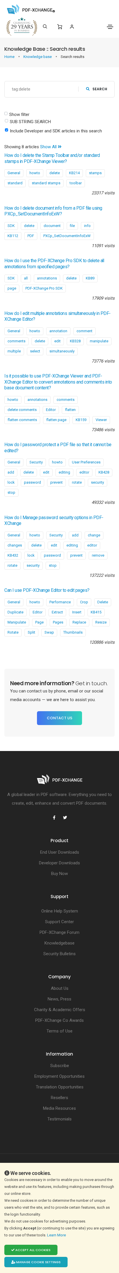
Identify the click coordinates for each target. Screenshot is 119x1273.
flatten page (56, 420)
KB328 (75, 341)
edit (57, 341)
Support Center (59, 921)
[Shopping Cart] (59, 27)
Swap (49, 632)
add (11, 472)
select (35, 351)
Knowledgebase (59, 943)
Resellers (59, 1097)
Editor (51, 410)
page (12, 288)
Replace (79, 622)
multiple (14, 351)
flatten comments (22, 420)
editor (84, 472)
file (72, 226)
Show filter (19, 114)
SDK (11, 226)
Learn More (57, 1235)
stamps (95, 173)
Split (31, 632)
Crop (84, 602)
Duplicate (15, 612)
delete (54, 173)
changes (15, 545)
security (97, 482)
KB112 (13, 236)
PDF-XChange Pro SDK (44, 288)
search (99, 89)
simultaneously (62, 351)
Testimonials (59, 1119)
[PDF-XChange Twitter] (65, 817)
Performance (60, 602)
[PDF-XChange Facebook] (54, 817)
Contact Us (59, 718)
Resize (101, 622)
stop (11, 492)
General (14, 173)
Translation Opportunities (59, 1087)
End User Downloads (59, 852)
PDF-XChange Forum (59, 932)
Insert (76, 612)
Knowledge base (38, 57)
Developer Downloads (59, 862)
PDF (30, 236)
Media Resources (59, 1108)
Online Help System (59, 911)
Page (39, 622)
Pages (58, 622)
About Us (59, 988)
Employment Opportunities (59, 1076)
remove (98, 555)
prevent (56, 482)
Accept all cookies (32, 1250)
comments (16, 341)
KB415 (96, 612)
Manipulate (17, 622)
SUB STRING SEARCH (30, 121)
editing (64, 472)
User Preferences (86, 462)
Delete (102, 602)
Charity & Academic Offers (59, 1009)
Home (9, 57)
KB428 (103, 472)
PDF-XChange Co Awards (59, 1020)
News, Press (59, 999)
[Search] (44, 26)
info (87, 226)
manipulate (99, 341)
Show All (49, 146)
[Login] (71, 27)
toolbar (76, 183)
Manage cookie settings (38, 1262)
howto (34, 173)
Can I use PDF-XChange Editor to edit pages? (47, 590)
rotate (77, 482)
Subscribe (59, 1065)
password (32, 482)
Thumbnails (73, 632)
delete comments (22, 410)
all (26, 278)
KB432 (13, 555)
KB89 (90, 278)
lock (11, 482)
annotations (47, 278)
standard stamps (46, 183)
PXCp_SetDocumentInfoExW (67, 236)
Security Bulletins (59, 953)
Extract (57, 612)
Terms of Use (59, 1031)
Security (36, 462)
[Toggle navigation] (110, 27)
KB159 (81, 420)
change (94, 535)
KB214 (74, 173)
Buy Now (59, 873)
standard (15, 183)
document (52, 226)
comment (84, 331)
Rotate (13, 632)
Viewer (101, 420)
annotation (58, 331)
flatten (70, 410)
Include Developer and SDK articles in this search (56, 131)
